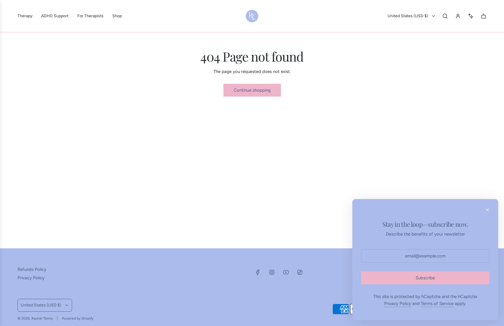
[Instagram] (271, 272)
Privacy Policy (397, 303)
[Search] (445, 16)
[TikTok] (299, 272)
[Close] (487, 209)
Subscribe (425, 277)
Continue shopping (252, 90)
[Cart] (483, 16)
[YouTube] (285, 272)
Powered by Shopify (77, 318)
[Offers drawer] (470, 16)
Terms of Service (437, 303)
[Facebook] (257, 272)
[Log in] (458, 16)
